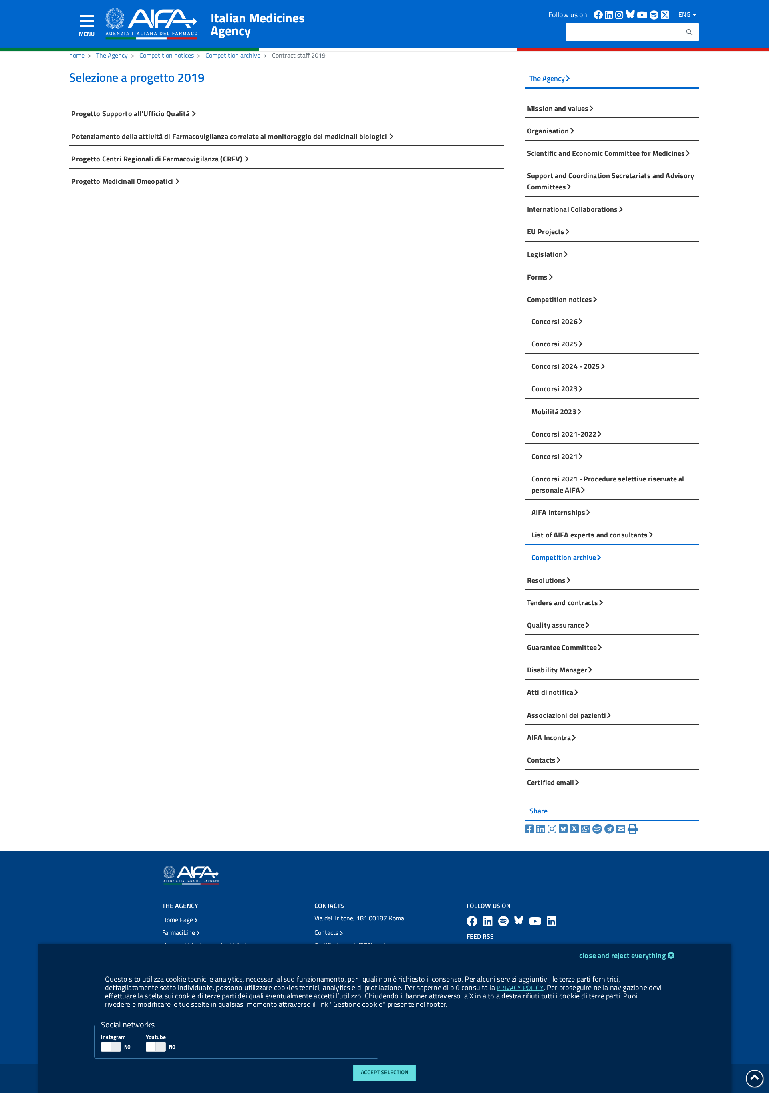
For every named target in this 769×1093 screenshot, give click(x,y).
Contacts (541, 759)
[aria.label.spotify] (504, 921)
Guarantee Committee (562, 647)
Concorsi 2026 (554, 321)
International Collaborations (572, 209)
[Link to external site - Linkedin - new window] (610, 14)
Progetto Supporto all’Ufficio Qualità (131, 113)
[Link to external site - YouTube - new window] (536, 921)
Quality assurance (555, 624)
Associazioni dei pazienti (566, 715)
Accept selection (385, 1072)
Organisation (548, 130)
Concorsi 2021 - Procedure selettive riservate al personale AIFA (607, 484)
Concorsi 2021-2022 (563, 433)
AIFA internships (558, 512)
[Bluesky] (564, 829)
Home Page (178, 919)
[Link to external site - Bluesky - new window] (631, 14)
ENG (685, 14)
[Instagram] (553, 829)
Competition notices (166, 55)
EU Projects (545, 231)
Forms (537, 276)
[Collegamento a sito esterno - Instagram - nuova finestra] (620, 14)
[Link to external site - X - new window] (665, 14)
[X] (575, 829)
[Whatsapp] (586, 829)
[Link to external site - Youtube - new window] (643, 14)
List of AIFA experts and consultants (589, 534)
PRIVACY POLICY (520, 987)
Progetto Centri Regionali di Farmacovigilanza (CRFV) (157, 158)
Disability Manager (557, 669)
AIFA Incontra (549, 737)
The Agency (112, 55)
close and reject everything (622, 955)
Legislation (545, 254)
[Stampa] (633, 829)
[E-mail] (622, 829)
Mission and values (557, 108)
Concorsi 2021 (554, 456)
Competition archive (232, 55)
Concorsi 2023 (554, 388)
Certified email (550, 782)
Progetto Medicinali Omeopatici (123, 181)
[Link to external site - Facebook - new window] (599, 14)
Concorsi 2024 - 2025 (565, 366)
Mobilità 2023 (553, 411)
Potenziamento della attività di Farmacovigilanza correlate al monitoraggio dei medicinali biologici (230, 136)
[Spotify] (598, 829)
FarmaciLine (179, 932)
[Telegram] (610, 829)
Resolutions (546, 580)
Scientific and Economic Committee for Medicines (606, 153)
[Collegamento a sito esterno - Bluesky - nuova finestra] (520, 921)
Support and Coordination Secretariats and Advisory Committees (610, 181)
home (77, 55)
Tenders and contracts (562, 602)
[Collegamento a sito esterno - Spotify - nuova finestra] (655, 14)
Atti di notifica (550, 692)
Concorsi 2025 (554, 343)
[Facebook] (530, 829)
